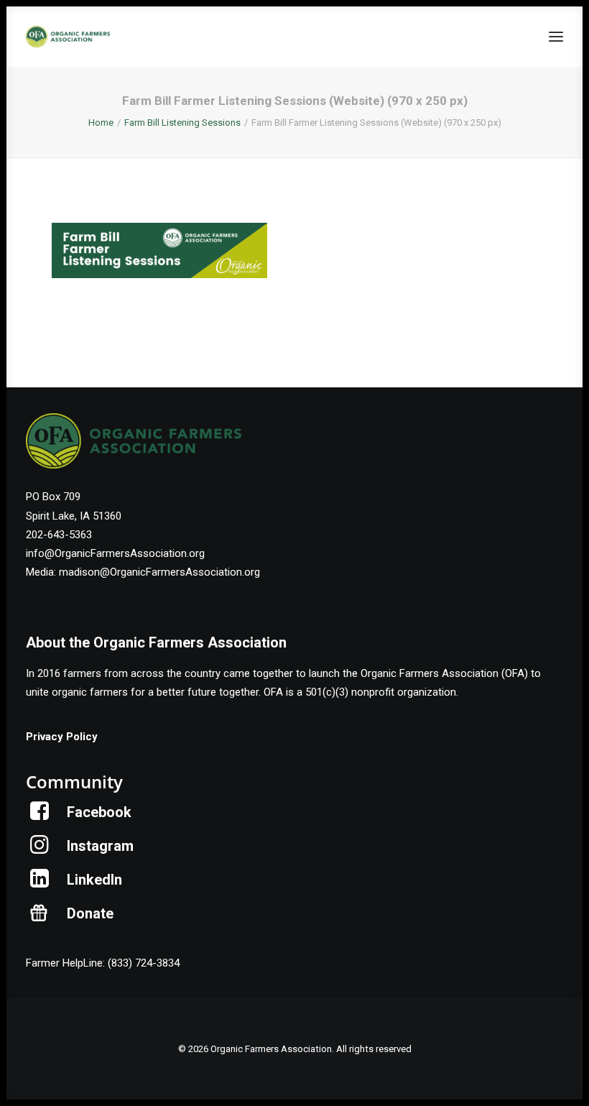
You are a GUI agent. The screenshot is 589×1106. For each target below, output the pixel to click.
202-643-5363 (59, 534)
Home (100, 122)
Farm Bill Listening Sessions (182, 122)
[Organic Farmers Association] (68, 36)
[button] (556, 36)
